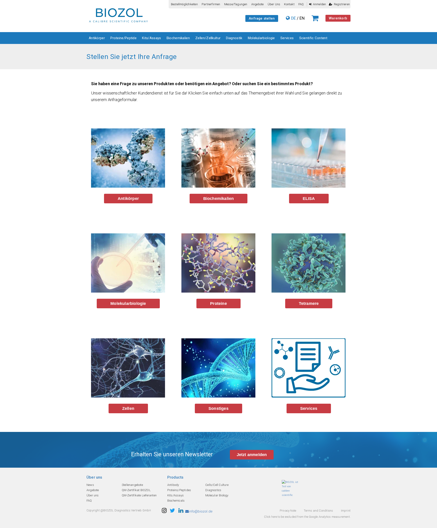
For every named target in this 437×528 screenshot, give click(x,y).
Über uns (274, 4)
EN (302, 18)
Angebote (257, 4)
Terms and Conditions (318, 510)
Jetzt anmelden (252, 454)
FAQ (301, 4)
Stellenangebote (132, 485)
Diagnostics (213, 490)
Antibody (173, 485)
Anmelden (319, 4)
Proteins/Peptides (179, 490)
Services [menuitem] (287, 38)
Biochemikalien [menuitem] (178, 38)
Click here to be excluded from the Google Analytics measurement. (307, 516)
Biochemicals (176, 500)
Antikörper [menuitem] (97, 38)
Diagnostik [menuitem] (234, 38)
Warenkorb (338, 18)
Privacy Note (288, 510)
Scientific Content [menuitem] (313, 38)
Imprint (346, 510)
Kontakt (289, 4)
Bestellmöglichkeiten (184, 4)
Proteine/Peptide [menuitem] (123, 38)
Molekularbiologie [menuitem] (261, 38)
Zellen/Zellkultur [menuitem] (208, 38)
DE (293, 18)
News (90, 485)
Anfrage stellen (262, 18)
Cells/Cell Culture (217, 485)
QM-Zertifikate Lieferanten (139, 495)
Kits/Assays (175, 495)
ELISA (309, 198)
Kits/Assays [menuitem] (151, 38)
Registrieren (342, 4)
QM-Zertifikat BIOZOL (136, 490)
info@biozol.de (201, 511)
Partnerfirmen (211, 4)
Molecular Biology (216, 495)
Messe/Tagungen (235, 4)
